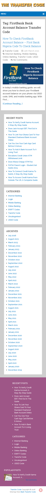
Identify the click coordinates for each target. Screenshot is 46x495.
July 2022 (12, 270)
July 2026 (12, 236)
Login (10, 199)
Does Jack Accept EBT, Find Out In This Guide (22, 399)
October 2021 (14, 301)
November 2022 (15, 256)
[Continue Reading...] (12, 103)
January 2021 (13, 332)
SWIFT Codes (14, 210)
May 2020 (12, 360)
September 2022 (15, 263)
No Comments (20, 60)
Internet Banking (13, 54)
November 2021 (15, 298)
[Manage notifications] (41, 490)
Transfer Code (12, 51)
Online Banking (10, 57)
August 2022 (13, 267)
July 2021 (12, 311)
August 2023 (13, 239)
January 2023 (13, 249)
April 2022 (12, 280)
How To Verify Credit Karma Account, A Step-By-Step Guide (22, 390)
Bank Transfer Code (28, 492)
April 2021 (12, 322)
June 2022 (12, 273)
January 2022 (13, 291)
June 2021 (12, 315)
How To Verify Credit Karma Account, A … (24, 476)
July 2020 (12, 353)
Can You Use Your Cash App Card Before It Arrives (23, 418)
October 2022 (14, 260)
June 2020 (12, 356)
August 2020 (13, 349)
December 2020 (15, 335)
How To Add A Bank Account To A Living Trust (22, 427)
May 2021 (12, 318)
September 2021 (15, 304)
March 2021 (13, 325)
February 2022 (14, 287)
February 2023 (14, 246)
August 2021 (13, 308)
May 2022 (12, 277)
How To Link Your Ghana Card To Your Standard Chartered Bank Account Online (23, 137)
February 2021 (14, 329)
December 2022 (15, 253)
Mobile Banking (29, 54)
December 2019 (15, 370)
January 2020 (13, 366)
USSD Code (13, 220)
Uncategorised (14, 216)
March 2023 (13, 242)
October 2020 (14, 342)
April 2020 (12, 363)
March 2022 (13, 284)
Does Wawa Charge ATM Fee (20, 162)
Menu (3, 14)
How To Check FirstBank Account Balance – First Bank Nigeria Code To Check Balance (22, 42)
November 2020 (15, 339)
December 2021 (15, 294)
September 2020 (15, 346)
